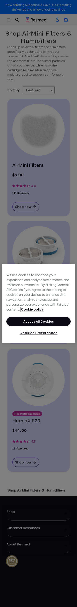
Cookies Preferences (38, 333)
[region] (38, 303)
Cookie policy (32, 309)
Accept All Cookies (38, 321)
